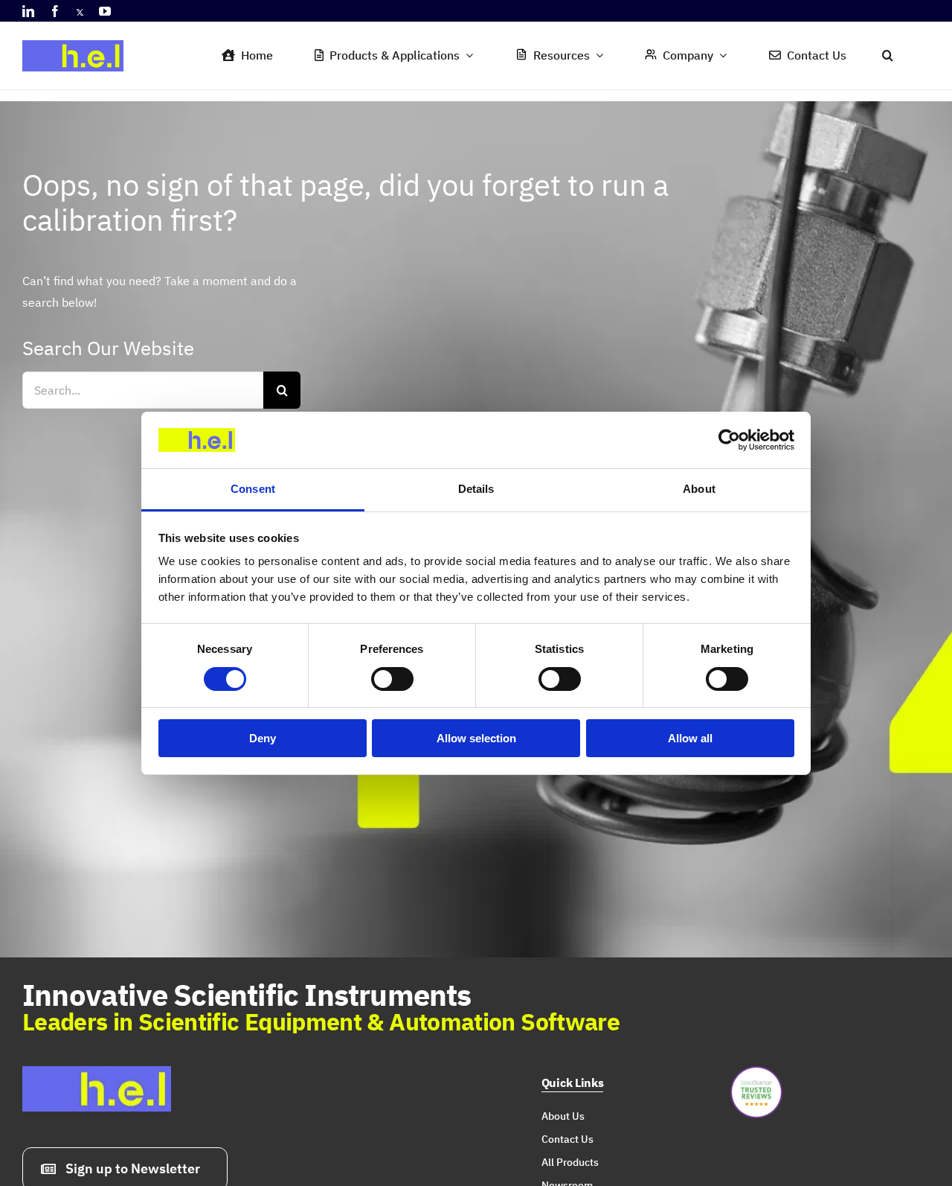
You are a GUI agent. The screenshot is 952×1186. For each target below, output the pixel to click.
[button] (887, 56)
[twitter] (80, 11)
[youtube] (105, 11)
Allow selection (476, 738)
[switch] (392, 679)
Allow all (690, 738)
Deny (262, 738)
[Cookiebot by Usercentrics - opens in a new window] (729, 440)
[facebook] (55, 11)
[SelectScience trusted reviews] (756, 1072)
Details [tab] (476, 488)
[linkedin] (28, 11)
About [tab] (699, 488)
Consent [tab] (253, 488)
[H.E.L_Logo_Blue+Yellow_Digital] (78, 35)
